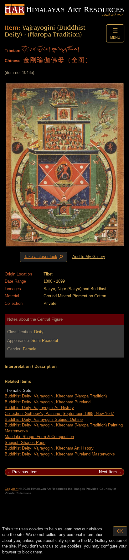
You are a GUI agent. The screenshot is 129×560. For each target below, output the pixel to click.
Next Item (108, 472)
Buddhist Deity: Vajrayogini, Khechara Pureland (47, 402)
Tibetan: (12, 50)
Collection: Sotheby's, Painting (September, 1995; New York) (59, 413)
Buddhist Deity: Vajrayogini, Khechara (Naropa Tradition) (56, 396)
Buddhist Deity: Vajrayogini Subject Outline (44, 419)
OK (120, 531)
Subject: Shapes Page (25, 442)
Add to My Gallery (88, 256)
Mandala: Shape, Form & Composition (39, 436)
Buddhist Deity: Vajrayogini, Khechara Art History (49, 448)
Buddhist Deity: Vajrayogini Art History (39, 407)
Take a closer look (44, 257)
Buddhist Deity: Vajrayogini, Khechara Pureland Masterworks (60, 454)
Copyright (11, 488)
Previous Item (25, 472)
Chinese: (13, 60)
